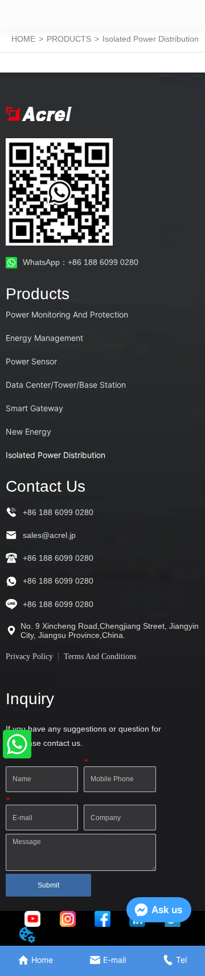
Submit (48, 885)
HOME (23, 38)
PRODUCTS (69, 38)
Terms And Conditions (100, 656)
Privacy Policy (29, 656)
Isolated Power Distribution (150, 38)
